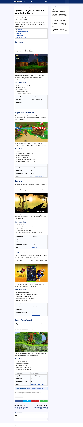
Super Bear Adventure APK (37, 176)
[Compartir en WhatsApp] (44, 401)
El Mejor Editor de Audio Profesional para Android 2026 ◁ (59, 31)
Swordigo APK (35, 108)
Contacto (67, 425)
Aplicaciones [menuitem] (33, 1)
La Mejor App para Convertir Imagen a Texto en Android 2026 (59, 25)
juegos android (20, 7)
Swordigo (19, 29)
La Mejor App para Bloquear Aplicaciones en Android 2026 (59, 15)
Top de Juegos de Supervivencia (35, 388)
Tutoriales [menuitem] (47, 1)
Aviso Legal (56, 425)
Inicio (16, 7)
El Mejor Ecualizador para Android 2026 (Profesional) (58, 10)
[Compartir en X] (27, 401)
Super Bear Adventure (22, 31)
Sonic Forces (20, 35)
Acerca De (62, 425)
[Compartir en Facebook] (19, 401)
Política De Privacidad (47, 425)
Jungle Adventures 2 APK (37, 384)
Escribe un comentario (31, 419)
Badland (19, 33)
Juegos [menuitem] (41, 1)
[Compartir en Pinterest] (35, 401)
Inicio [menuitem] (25, 1)
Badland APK (35, 247)
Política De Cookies (37, 425)
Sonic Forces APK (36, 315)
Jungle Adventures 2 (22, 37)
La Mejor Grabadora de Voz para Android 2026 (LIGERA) (59, 19)
